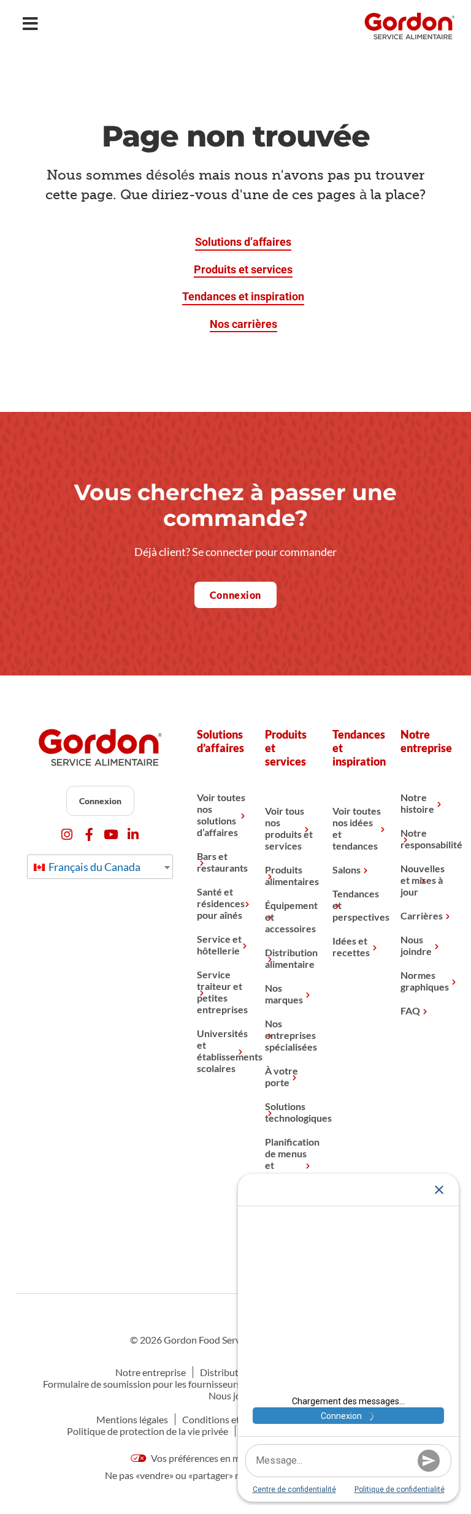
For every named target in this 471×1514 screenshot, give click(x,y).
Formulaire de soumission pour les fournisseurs (142, 1384)
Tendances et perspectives (356, 905)
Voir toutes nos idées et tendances (356, 828)
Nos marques (284, 993)
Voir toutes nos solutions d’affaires (221, 814)
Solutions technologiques (289, 1112)
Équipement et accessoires (289, 916)
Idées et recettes (351, 946)
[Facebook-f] (89, 834)
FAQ (410, 1010)
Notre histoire (417, 803)
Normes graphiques (424, 980)
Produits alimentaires (289, 875)
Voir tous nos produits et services (289, 828)
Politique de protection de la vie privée (147, 1431)
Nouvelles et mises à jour (422, 879)
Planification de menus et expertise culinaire (289, 1165)
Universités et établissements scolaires (221, 1050)
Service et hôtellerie (219, 944)
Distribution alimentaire (289, 958)
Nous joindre (416, 945)
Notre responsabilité (425, 838)
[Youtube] (111, 834)
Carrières (421, 915)
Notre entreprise (150, 1372)
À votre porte (281, 1076)
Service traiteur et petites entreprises (221, 991)
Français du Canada (93, 866)
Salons (346, 869)
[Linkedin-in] (133, 834)
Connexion (100, 801)
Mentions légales (132, 1419)
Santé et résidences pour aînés (221, 903)
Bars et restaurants (221, 861)
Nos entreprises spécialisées (289, 1035)
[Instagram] (67, 834)
